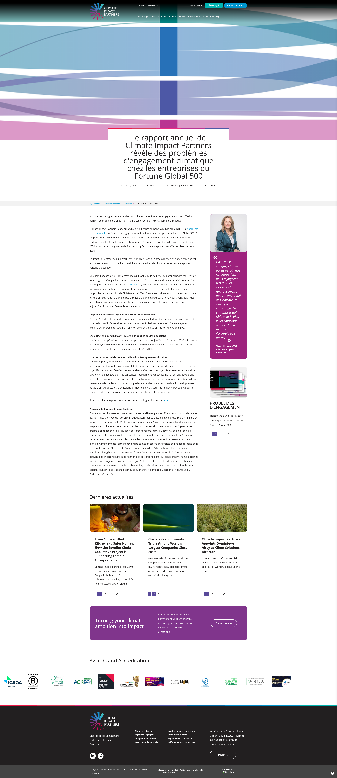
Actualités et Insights (212, 16)
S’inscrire (223, 754)
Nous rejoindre (195, 5)
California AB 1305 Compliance (181, 742)
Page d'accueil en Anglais (146, 742)
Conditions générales (167, 772)
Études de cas (194, 16)
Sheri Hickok (134, 284)
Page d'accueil (95, 204)
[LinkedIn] (93, 756)
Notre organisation (146, 16)
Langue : (141, 5)
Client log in (214, 5)
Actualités (128, 204)
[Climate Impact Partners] (105, 11)
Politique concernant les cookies (192, 770)
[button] (331, 773)
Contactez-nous (235, 5)
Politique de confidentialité (167, 770)
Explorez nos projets (144, 735)
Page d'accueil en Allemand (180, 738)
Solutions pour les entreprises (171, 16)
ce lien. (167, 400)
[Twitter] (100, 756)
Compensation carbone (145, 738)
